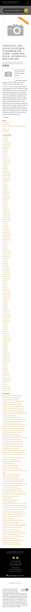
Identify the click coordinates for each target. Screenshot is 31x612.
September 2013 (6, 360)
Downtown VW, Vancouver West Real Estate (13, 430)
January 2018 (5, 270)
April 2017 (5, 287)
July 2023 (4, 182)
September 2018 (6, 256)
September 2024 (6, 162)
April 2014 (5, 349)
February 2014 (6, 353)
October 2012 (6, 381)
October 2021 (6, 195)
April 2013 (5, 370)
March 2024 (5, 170)
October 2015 (6, 318)
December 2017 (6, 272)
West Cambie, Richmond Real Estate (11, 534)
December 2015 (6, 315)
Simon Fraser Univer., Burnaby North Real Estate (14, 523)
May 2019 (5, 247)
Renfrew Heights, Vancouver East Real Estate (13, 514)
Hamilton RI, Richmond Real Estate (11, 459)
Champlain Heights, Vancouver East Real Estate (14, 413)
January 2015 (5, 335)
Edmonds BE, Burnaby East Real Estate (12, 435)
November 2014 (6, 338)
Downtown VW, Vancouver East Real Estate (13, 428)
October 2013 (6, 359)
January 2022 (5, 193)
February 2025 (6, 159)
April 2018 (5, 265)
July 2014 (4, 344)
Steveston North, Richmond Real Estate (12, 527)
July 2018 (4, 260)
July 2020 (4, 223)
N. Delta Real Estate (7, 498)
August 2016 (5, 300)
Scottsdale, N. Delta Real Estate (10, 522)
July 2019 (4, 243)
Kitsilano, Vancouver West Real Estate (11, 474)
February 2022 (6, 192)
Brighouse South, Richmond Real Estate (12, 402)
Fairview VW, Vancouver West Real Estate (12, 441)
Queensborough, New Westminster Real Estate (14, 512)
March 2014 (5, 351)
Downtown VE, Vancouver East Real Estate (12, 426)
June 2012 (4, 384)
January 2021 (5, 212)
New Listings (5, 124)
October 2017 (6, 276)
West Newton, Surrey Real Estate (10, 538)
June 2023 (4, 184)
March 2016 (5, 309)
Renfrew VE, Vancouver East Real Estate (12, 516)
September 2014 (6, 340)
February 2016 (6, 311)
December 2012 (6, 377)
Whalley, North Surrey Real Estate (10, 542)
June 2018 (4, 261)
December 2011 (6, 388)
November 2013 (6, 357)
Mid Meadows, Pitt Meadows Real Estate (12, 490)
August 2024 (5, 164)
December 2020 (6, 214)
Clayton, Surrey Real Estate (9, 415)
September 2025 (6, 146)
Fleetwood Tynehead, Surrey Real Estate (12, 445)
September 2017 (6, 278)
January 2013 (5, 375)
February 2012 (6, 386)
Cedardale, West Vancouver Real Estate (12, 404)
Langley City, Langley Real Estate (10, 478)
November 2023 (6, 175)
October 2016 (6, 296)
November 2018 (6, 252)
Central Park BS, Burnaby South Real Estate (13, 410)
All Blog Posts (5, 122)
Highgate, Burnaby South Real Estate (11, 461)
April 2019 (5, 248)
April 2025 (5, 155)
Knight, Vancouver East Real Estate (11, 476)
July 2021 (4, 201)
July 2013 (4, 364)
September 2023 (6, 179)
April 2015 (5, 329)
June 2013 (4, 366)
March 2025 (5, 157)
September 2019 (6, 239)
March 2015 (5, 331)
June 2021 (4, 203)
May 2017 (5, 285)
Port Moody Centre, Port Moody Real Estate (13, 509)
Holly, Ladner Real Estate (8, 463)
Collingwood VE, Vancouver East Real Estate (13, 421)
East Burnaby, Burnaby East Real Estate (12, 432)
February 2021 (6, 210)
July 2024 (4, 166)
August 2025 (5, 148)
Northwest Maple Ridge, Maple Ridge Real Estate (14, 505)
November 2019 (6, 236)
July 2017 (4, 282)
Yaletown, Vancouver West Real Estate (11, 544)
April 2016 (5, 307)
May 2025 (5, 153)
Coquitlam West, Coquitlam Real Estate (12, 423)
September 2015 (6, 320)
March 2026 (5, 140)
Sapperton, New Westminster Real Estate (12, 520)
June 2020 (4, 225)
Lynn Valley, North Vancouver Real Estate (12, 481)
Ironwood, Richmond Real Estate (10, 465)
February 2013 (6, 373)
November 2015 (6, 316)
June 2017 (4, 283)
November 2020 (6, 215)
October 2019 (6, 238)
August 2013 (5, 362)
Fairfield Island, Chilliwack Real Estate (11, 439)
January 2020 (5, 232)
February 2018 (6, 269)
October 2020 (6, 217)
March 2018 (5, 267)
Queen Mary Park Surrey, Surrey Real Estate (13, 511)
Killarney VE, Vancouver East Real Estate (12, 468)
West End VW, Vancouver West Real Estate (13, 536)
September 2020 (6, 219)
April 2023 (5, 186)
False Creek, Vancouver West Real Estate (12, 443)
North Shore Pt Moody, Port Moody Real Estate (14, 503)
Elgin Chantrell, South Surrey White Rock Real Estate (15, 437)
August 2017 (5, 280)
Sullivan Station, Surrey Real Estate (10, 529)
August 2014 (5, 342)
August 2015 (5, 322)
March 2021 (5, 208)
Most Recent (5, 137)
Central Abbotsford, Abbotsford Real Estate (13, 406)
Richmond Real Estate (7, 518)
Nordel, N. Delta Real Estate (9, 501)
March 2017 (5, 289)
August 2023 (5, 181)
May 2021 (5, 204)
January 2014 (5, 355)
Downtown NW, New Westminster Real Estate (13, 424)
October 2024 (6, 160)
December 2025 (6, 142)
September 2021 (6, 197)
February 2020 (6, 230)
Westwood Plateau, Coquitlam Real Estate (12, 540)
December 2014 (6, 337)
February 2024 (6, 171)
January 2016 (5, 313)
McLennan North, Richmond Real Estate (12, 485)
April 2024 (5, 168)
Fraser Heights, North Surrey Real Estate (12, 446)
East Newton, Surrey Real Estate (10, 434)
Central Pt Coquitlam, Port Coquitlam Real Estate (14, 412)
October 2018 (6, 254)
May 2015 (5, 327)
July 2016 (4, 302)
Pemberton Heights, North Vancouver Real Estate (14, 507)
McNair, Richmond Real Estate (10, 487)
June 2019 (4, 245)
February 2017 (6, 291)
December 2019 (6, 234)
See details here (18, 78)
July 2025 (4, 149)
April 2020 (5, 226)
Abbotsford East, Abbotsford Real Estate (12, 395)
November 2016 (6, 294)
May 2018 (5, 263)
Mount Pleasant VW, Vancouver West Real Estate (14, 494)
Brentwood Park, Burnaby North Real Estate (13, 401)
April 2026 (5, 138)
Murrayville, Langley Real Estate (10, 496)
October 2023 (6, 177)
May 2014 (5, 348)
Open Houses (5, 129)
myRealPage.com (18, 583)
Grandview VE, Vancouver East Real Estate (12, 457)
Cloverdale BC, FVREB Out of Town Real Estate (14, 419)
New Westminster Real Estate (9, 500)
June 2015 (4, 326)
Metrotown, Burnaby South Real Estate (15, 63)
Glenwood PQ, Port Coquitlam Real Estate (12, 452)
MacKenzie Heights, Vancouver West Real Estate (14, 483)
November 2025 (6, 144)
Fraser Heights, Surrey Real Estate (10, 448)
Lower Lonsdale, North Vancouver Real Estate (13, 479)
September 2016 (6, 298)
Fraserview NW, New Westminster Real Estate (13, 450)
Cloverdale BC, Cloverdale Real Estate (11, 417)
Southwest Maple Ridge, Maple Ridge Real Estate (14, 525)
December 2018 (6, 250)
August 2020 (5, 221)
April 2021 (5, 206)
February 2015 (6, 333)
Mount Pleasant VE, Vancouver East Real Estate (14, 492)
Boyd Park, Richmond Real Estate (10, 399)
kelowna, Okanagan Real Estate (10, 467)
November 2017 (6, 274)
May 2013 (5, 368)
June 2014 (4, 346)
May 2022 (5, 190)
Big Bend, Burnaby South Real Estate (11, 397)
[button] (13, 558)
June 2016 (4, 304)
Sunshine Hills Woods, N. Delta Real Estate (12, 531)
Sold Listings (5, 131)
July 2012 (4, 382)
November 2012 (6, 379)
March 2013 (5, 371)
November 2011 (6, 390)
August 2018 (5, 258)
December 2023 (6, 173)
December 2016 (6, 293)
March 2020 (5, 228)
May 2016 (5, 305)
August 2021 (5, 199)
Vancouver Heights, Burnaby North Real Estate (14, 533)
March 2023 (5, 188)
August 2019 (5, 241)
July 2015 (4, 324)
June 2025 (4, 151)
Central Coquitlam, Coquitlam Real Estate (12, 408)
